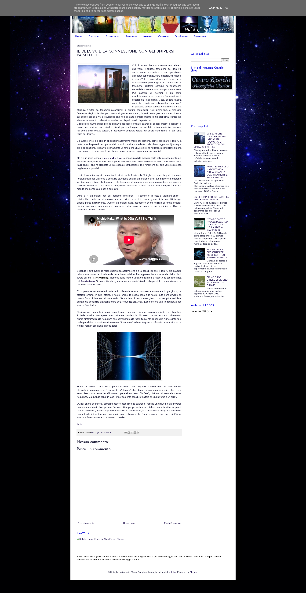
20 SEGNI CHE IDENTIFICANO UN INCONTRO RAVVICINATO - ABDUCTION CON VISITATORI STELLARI (210, 140)
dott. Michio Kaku (113, 158)
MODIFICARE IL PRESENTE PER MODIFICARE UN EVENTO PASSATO (217, 253)
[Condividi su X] (131, 432)
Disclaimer (181, 36)
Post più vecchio (172, 523)
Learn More (215, 8)
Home (79, 36)
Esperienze (112, 36)
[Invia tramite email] (125, 432)
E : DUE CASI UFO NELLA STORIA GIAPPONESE (217, 224)
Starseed (131, 36)
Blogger (193, 572)
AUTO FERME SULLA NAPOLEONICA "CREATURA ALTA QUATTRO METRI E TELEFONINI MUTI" (218, 172)
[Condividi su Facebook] (134, 432)
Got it (229, 8)
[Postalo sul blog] (128, 432)
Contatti (163, 36)
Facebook (200, 36)
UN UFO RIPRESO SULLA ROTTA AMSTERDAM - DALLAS (211, 198)
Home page (129, 523)
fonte (79, 424)
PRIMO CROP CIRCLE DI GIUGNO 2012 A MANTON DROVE (217, 281)
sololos (172, 572)
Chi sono (94, 36)
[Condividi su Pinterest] (137, 432)
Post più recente (86, 523)
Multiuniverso (88, 281)
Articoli (147, 36)
